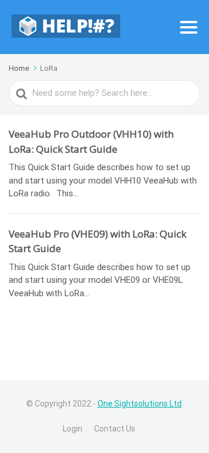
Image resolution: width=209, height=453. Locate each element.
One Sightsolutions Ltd (140, 403)
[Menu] (188, 27)
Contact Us (114, 428)
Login (72, 428)
